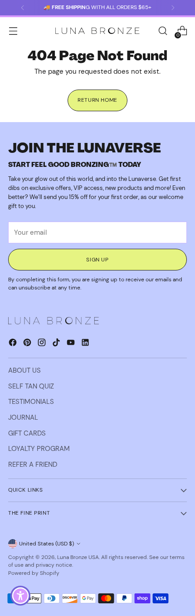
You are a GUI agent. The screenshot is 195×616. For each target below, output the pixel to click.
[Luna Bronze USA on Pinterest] (28, 344)
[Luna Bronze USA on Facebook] (13, 344)
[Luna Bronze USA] (97, 31)
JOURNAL (23, 417)
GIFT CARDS (27, 433)
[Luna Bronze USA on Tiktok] (57, 344)
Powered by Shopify (33, 573)
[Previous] (23, 7)
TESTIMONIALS (31, 401)
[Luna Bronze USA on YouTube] (71, 344)
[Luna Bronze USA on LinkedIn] (86, 344)
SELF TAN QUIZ (31, 386)
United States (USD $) (46, 543)
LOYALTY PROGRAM (39, 448)
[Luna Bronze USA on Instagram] (42, 344)
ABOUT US (24, 370)
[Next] (173, 7)
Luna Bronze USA (78, 557)
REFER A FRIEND (32, 464)
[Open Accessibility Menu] (20, 596)
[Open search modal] (162, 31)
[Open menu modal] (13, 31)
